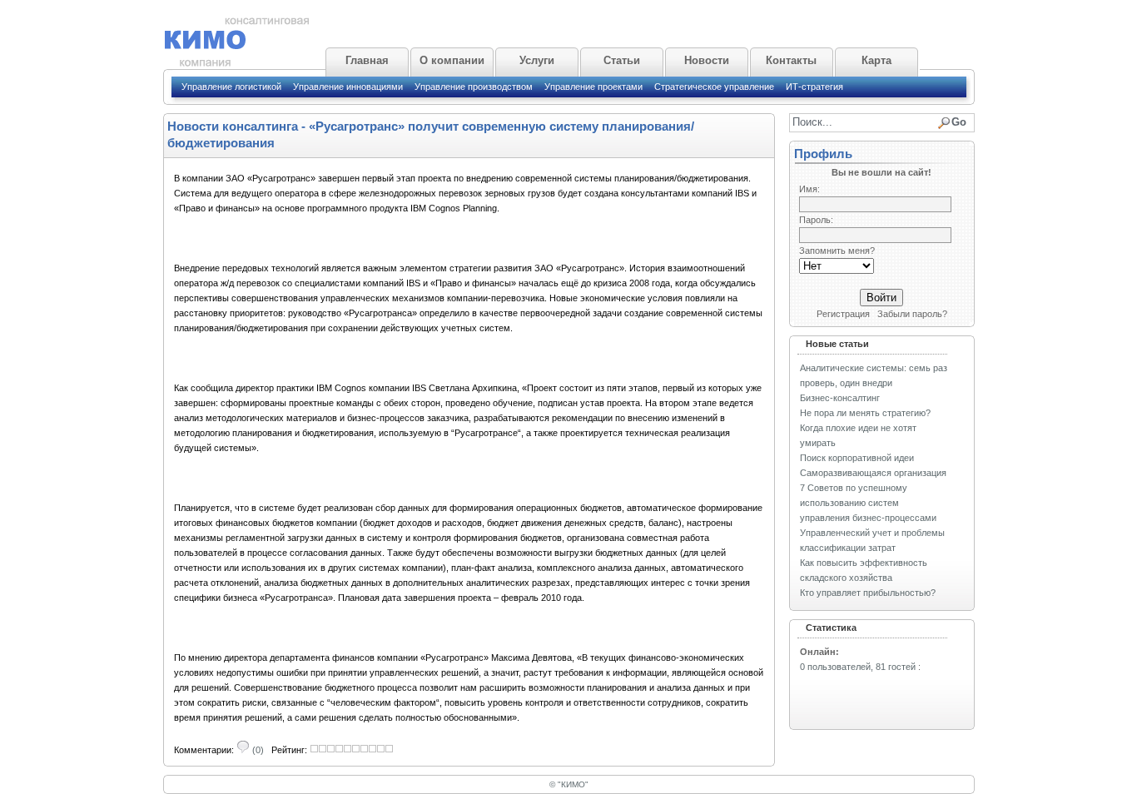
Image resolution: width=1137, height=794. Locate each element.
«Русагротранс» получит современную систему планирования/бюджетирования (430, 134)
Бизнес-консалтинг (840, 398)
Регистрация (843, 314)
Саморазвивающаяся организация (873, 473)
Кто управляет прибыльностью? (868, 593)
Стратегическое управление (714, 87)
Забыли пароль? (912, 314)
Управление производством (474, 87)
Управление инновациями (348, 87)
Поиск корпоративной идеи (857, 458)
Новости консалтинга (232, 126)
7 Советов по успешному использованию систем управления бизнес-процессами (868, 503)
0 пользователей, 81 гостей (858, 667)
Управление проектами (593, 87)
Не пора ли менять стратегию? (865, 413)
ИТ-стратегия (814, 87)
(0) (257, 750)
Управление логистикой (231, 87)
